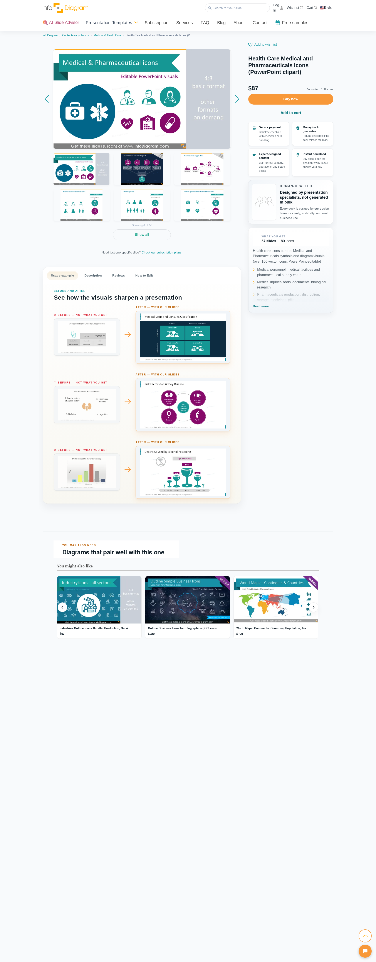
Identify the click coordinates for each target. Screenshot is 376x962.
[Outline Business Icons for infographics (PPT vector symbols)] (187, 600)
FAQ (205, 22)
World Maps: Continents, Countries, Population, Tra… (272, 628)
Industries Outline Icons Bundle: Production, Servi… (95, 628)
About (239, 22)
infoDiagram (50, 35)
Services (184, 22)
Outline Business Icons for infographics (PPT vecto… (184, 628)
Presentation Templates (109, 22)
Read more (261, 306)
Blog (221, 22)
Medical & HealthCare (107, 35)
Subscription (156, 22)
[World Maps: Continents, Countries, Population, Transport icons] (276, 600)
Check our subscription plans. (162, 252)
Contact (260, 22)
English (328, 7)
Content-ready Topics (75, 35)
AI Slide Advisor (63, 22)
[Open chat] (365, 951)
